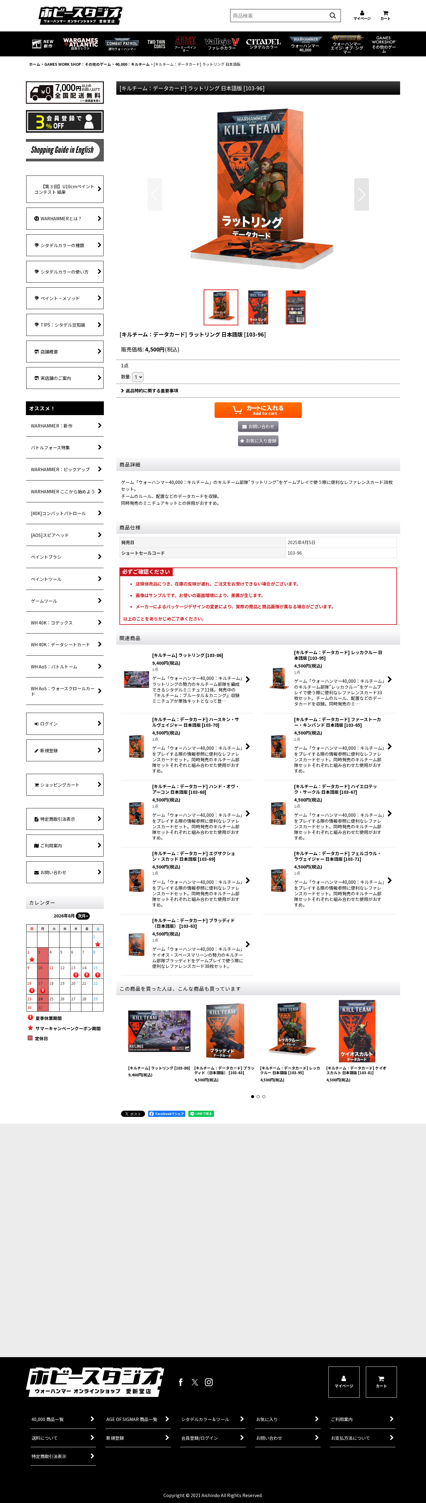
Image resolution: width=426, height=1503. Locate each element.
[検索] (333, 15)
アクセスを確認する (102, 1315)
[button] (155, 194)
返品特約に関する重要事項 (152, 390)
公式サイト (102, 1339)
